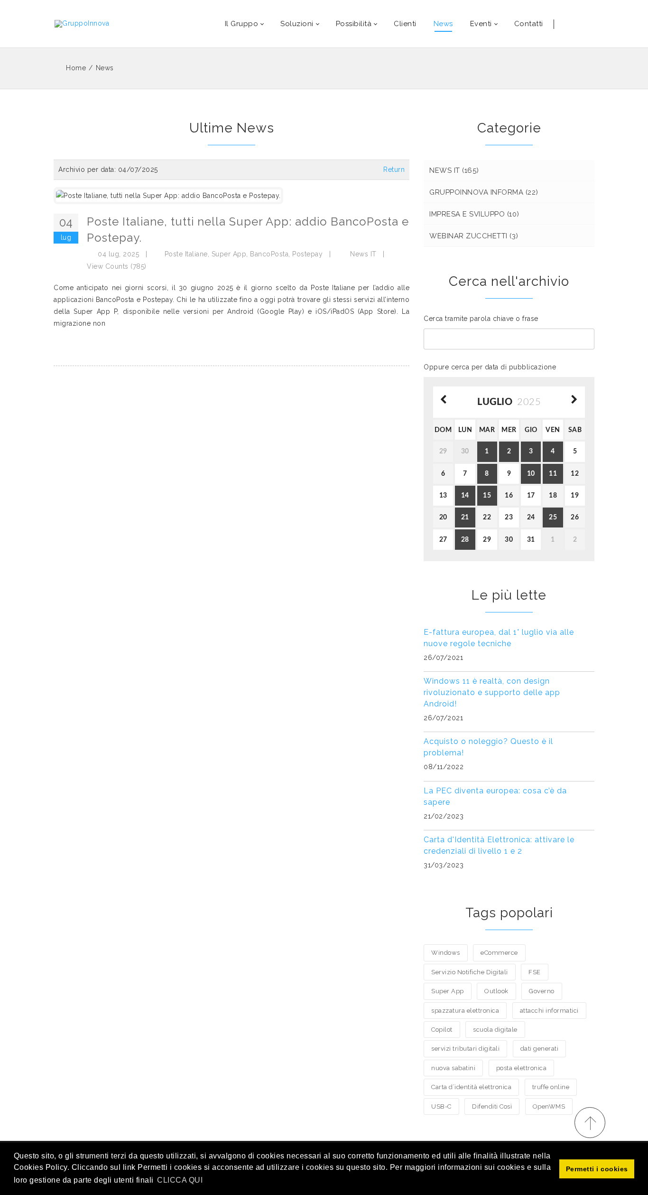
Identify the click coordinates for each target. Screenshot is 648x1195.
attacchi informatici (549, 1010)
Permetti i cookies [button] (597, 1169)
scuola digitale (495, 1029)
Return (394, 169)
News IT (363, 254)
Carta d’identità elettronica (471, 1087)
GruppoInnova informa (483, 192)
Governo (542, 991)
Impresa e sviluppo (474, 214)
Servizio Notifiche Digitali (469, 972)
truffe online (551, 1087)
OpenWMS (549, 1106)
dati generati (539, 1048)
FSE (534, 972)
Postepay (307, 254)
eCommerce (499, 952)
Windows (445, 952)
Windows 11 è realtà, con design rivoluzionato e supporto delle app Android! (492, 692)
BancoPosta (269, 254)
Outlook (496, 991)
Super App (229, 254)
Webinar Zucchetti (473, 236)
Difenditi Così (492, 1106)
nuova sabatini (453, 1068)
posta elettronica (521, 1068)
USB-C (441, 1106)
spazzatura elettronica (465, 1010)
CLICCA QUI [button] (180, 1180)
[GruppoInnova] (82, 24)
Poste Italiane (186, 254)
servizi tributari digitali (465, 1048)
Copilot (442, 1029)
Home (76, 68)
